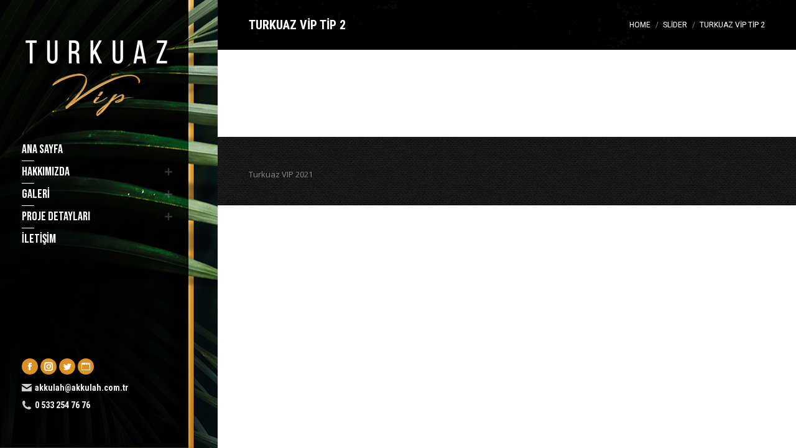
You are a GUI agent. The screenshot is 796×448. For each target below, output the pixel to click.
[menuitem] (94, 149)
